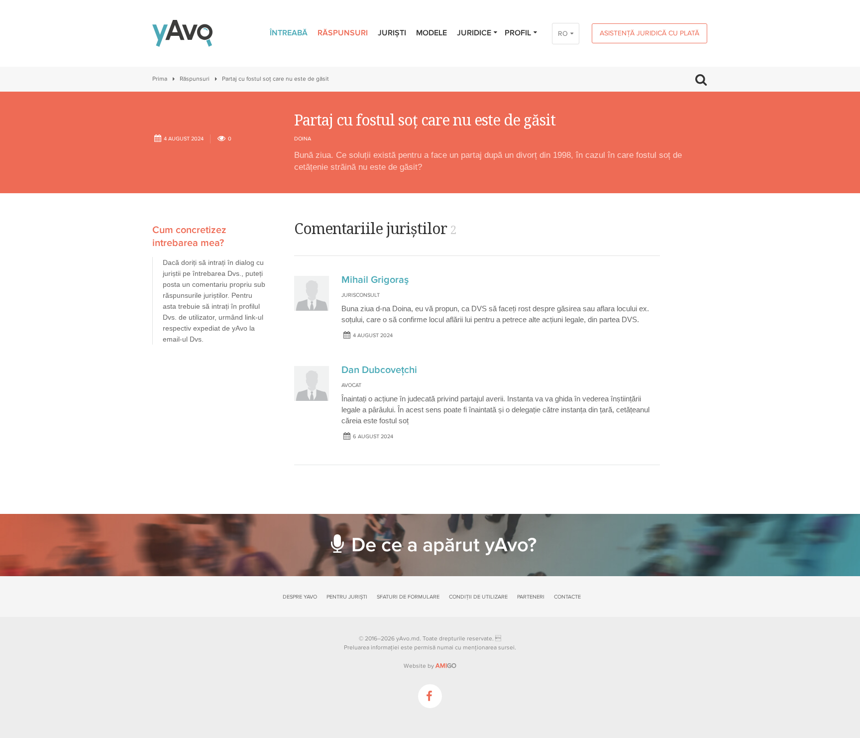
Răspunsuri (343, 33)
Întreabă (289, 33)
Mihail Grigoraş (375, 280)
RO (563, 33)
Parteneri (530, 597)
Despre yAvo (300, 597)
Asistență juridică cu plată (649, 33)
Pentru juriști (346, 597)
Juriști (392, 33)
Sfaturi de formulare (408, 597)
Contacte (567, 597)
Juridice (474, 33)
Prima (159, 79)
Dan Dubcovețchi (379, 370)
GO (445, 666)
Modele (431, 33)
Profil (518, 33)
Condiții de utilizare (478, 597)
